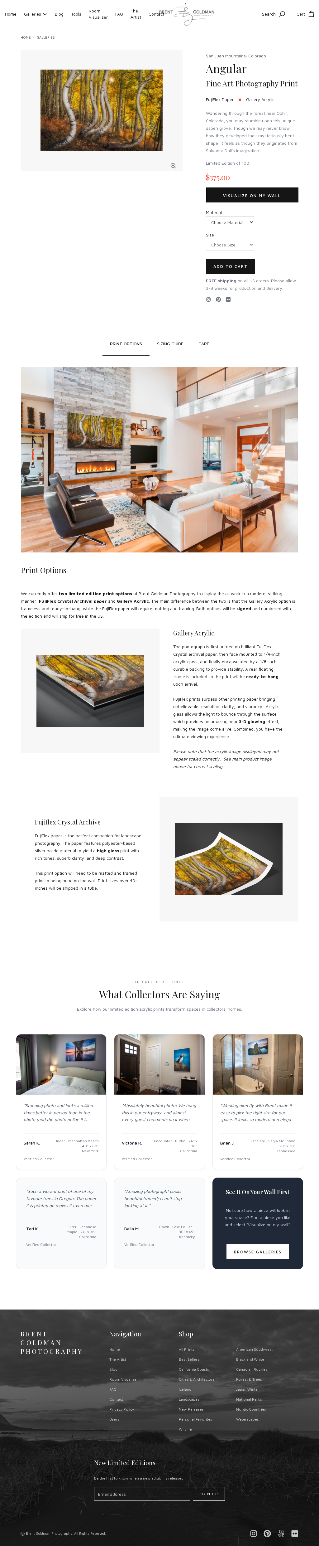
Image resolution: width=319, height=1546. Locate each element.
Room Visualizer (98, 14)
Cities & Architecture (197, 1379)
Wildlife (185, 1429)
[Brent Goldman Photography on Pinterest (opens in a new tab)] (267, 1533)
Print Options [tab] (126, 343)
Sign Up (208, 1493)
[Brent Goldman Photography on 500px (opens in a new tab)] (281, 1533)
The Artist (136, 14)
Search (269, 14)
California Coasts (194, 1369)
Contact (156, 14)
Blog (59, 14)
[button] (173, 166)
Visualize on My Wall (252, 195)
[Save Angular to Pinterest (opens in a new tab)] (218, 299)
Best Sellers (189, 1359)
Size (210, 234)
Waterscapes (247, 1419)
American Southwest (254, 1349)
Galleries (32, 14)
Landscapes (189, 1399)
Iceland (185, 1389)
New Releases (191, 1409)
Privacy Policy (121, 1409)
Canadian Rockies (251, 1369)
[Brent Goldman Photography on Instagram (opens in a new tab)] (208, 299)
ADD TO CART (230, 266)
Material (214, 212)
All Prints (186, 1349)
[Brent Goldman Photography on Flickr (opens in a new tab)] (228, 299)
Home (11, 14)
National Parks (249, 1399)
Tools (76, 14)
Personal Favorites (195, 1419)
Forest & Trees (249, 1379)
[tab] (170, 344)
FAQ (119, 14)
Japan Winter (247, 1389)
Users (114, 1419)
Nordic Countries (251, 1409)
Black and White (250, 1359)
